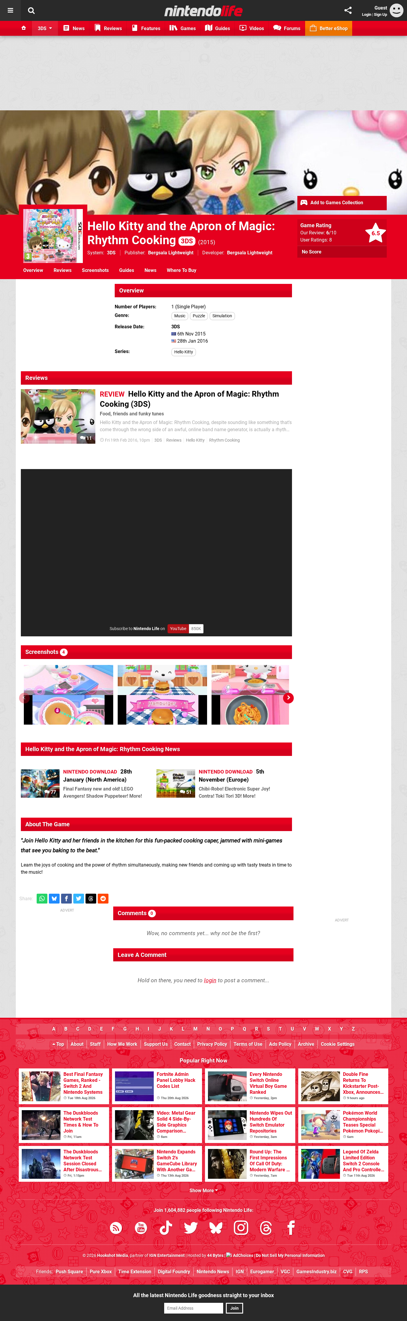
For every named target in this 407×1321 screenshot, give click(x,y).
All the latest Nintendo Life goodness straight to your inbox (203, 1295)
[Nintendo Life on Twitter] (191, 1229)
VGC (285, 1271)
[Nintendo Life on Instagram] (241, 1229)
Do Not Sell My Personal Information (290, 1255)
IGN (240, 1271)
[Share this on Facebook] (66, 899)
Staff (95, 1044)
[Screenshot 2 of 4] (162, 695)
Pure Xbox (101, 1271)
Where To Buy (181, 270)
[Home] (24, 28)
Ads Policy (280, 1044)
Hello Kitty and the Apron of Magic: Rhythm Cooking (181, 233)
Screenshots (95, 270)
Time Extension (134, 1271)
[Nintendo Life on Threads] (266, 1229)
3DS (111, 253)
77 (52, 792)
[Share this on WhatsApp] (42, 899)
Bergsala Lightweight (170, 253)
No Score (311, 252)
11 (88, 438)
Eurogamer (262, 1271)
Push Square (69, 1271)
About (77, 1044)
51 (188, 792)
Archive (306, 1044)
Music (179, 315)
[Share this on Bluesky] (54, 899)
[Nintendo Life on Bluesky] (216, 1229)
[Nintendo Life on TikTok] (166, 1229)
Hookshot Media (112, 1255)
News (150, 270)
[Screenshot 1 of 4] (68, 695)
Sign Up (380, 14)
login (210, 980)
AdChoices (242, 1255)
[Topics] (10, 10)
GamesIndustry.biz (316, 1271)
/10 (331, 233)
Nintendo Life (146, 628)
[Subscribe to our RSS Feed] (116, 1229)
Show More (202, 1190)
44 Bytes (215, 1255)
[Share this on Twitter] (78, 899)
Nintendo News (213, 1271)
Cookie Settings (338, 1044)
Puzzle (199, 315)
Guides (126, 270)
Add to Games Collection (336, 202)
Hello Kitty (183, 352)
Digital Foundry (174, 1271)
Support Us (156, 1044)
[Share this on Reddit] (103, 899)
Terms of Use (248, 1044)
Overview (33, 270)
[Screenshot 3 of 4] (256, 695)
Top (59, 1044)
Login (366, 14)
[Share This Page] (348, 10)
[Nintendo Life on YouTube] (141, 1229)
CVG (347, 1271)
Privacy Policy (212, 1044)
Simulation (222, 315)
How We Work (122, 1044)
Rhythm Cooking (224, 440)
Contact (182, 1044)
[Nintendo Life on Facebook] (291, 1229)
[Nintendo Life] (203, 10)
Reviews (63, 270)
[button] (288, 698)
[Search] (31, 10)
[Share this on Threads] (91, 899)
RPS (363, 1271)
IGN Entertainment (167, 1255)
